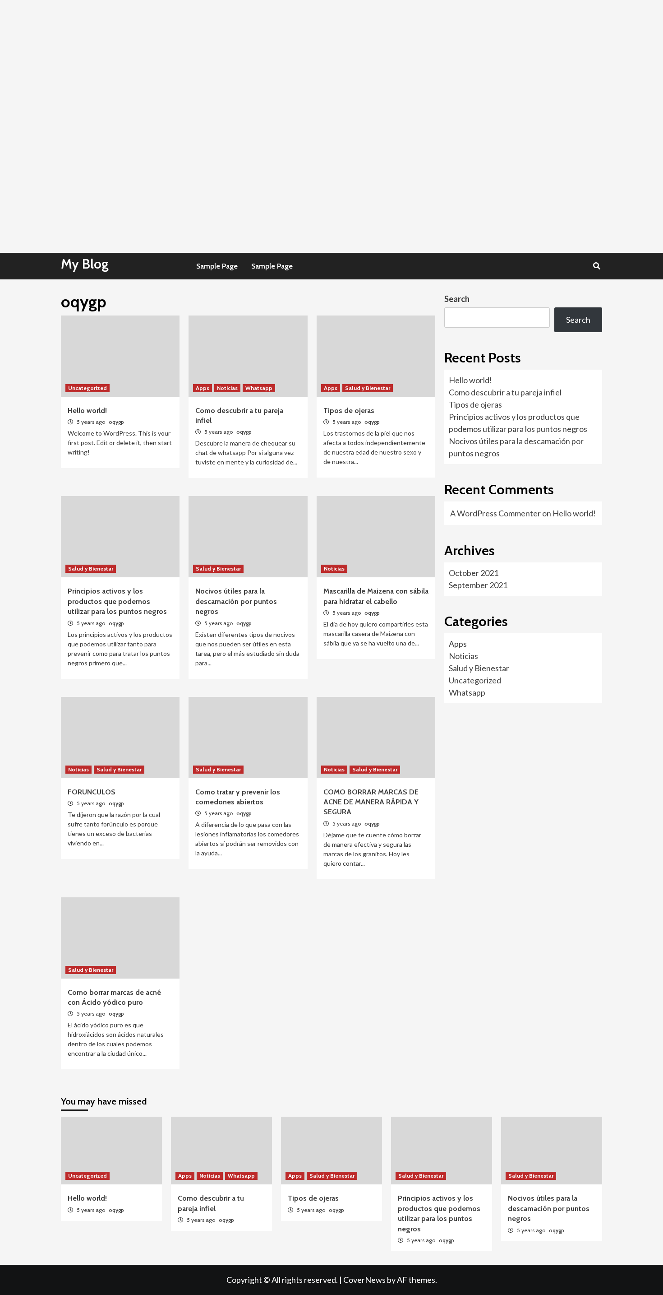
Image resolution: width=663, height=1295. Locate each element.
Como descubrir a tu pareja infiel (505, 392)
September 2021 (478, 585)
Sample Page (217, 266)
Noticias (227, 388)
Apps (202, 388)
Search (457, 299)
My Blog (85, 263)
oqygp (116, 421)
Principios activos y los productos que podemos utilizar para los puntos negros (117, 601)
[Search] (596, 266)
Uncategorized (87, 388)
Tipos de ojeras (348, 410)
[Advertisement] (270, 63)
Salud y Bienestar (367, 388)
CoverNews (364, 1280)
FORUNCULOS (91, 792)
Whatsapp (258, 388)
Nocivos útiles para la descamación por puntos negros (236, 601)
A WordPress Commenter (495, 513)
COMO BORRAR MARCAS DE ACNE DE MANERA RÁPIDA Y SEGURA (371, 802)
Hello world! (87, 410)
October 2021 (473, 573)
